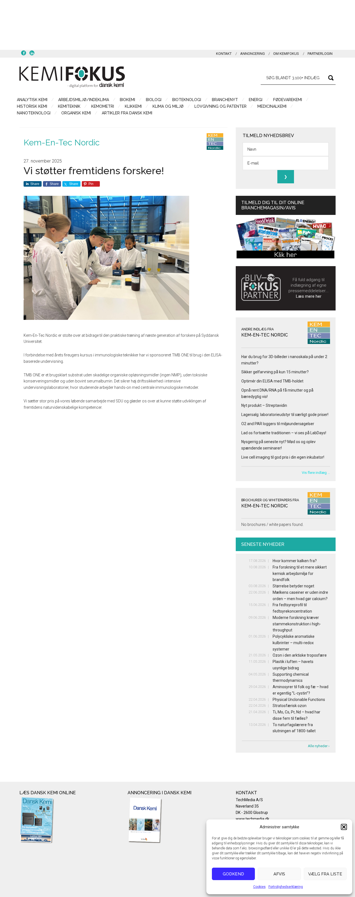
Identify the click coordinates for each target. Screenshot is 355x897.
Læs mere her (308, 296)
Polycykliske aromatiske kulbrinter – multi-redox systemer (294, 642)
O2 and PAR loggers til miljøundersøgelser (277, 423)
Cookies (259, 887)
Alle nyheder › (318, 746)
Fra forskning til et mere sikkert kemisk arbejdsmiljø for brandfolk (300, 573)
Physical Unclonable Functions (299, 699)
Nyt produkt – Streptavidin (264, 405)
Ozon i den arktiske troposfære (300, 655)
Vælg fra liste (325, 874)
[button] (344, 827)
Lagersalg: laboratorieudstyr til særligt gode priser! (284, 414)
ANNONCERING (252, 54)
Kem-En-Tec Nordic (62, 142)
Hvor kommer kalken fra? (295, 561)
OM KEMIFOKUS (286, 54)
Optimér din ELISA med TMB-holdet (272, 381)
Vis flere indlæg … (316, 473)
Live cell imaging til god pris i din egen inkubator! (282, 457)
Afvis (279, 874)
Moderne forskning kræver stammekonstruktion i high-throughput (297, 624)
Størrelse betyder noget (293, 586)
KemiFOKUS (72, 77)
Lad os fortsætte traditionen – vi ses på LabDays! (283, 433)
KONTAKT (224, 54)
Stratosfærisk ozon (289, 705)
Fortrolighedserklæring (285, 887)
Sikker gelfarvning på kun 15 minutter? (275, 372)
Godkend (233, 874)
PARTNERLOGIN (320, 54)
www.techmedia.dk (252, 819)
